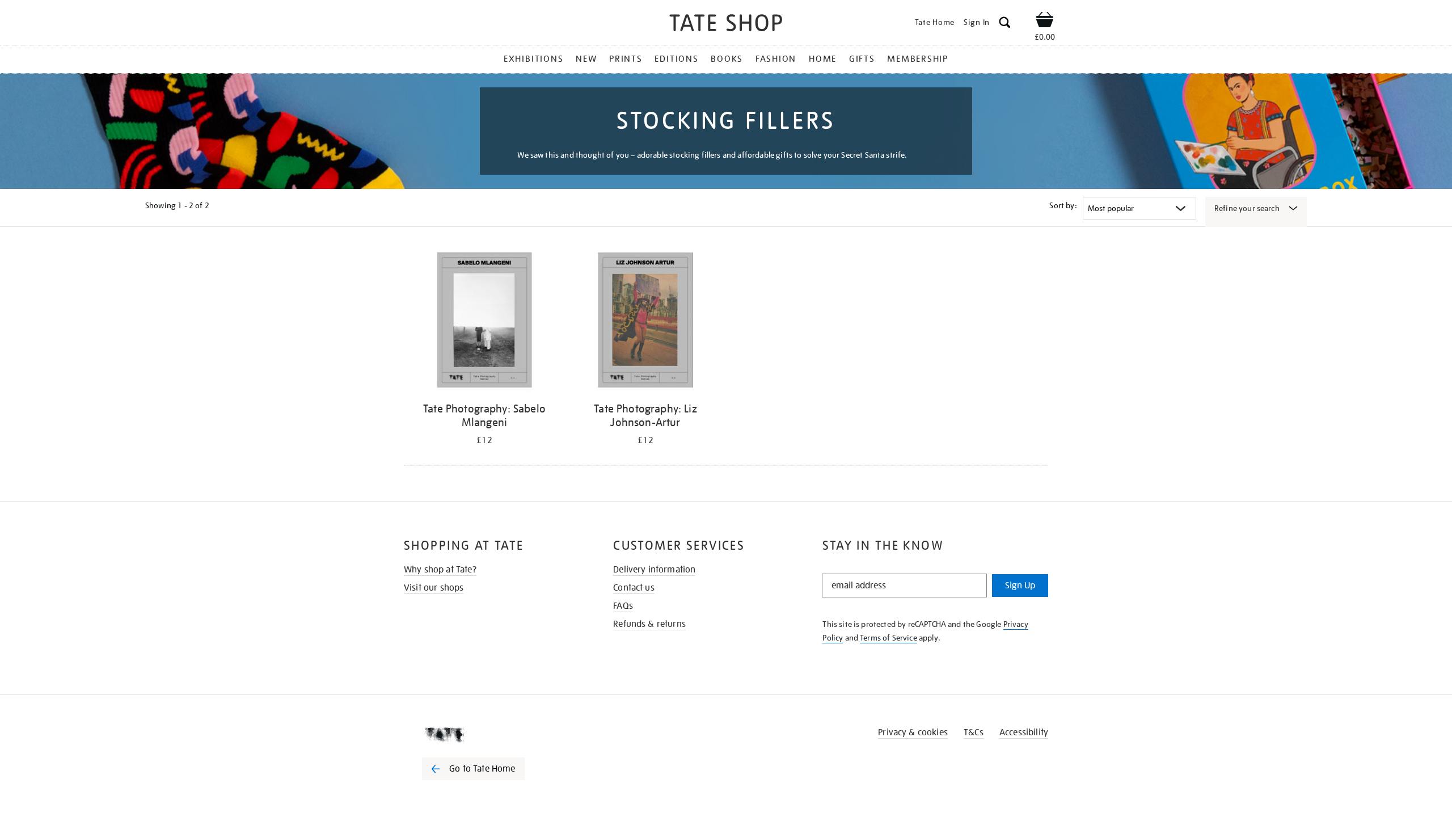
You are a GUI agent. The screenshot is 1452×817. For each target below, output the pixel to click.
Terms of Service (888, 638)
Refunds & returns (649, 624)
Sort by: (1063, 205)
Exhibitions (533, 59)
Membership (917, 59)
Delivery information (654, 569)
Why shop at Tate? (440, 569)
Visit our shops (433, 587)
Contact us (634, 587)
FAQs (623, 606)
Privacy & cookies (913, 732)
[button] (1004, 24)
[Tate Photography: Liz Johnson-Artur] (645, 322)
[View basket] (1044, 21)
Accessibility (1023, 732)
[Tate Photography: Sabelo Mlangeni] (484, 322)
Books (727, 59)
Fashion (775, 59)
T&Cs (974, 732)
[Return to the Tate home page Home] (726, 24)
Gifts (862, 59)
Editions (676, 59)
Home (823, 59)
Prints (626, 59)
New (586, 59)
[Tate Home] (493, 734)
